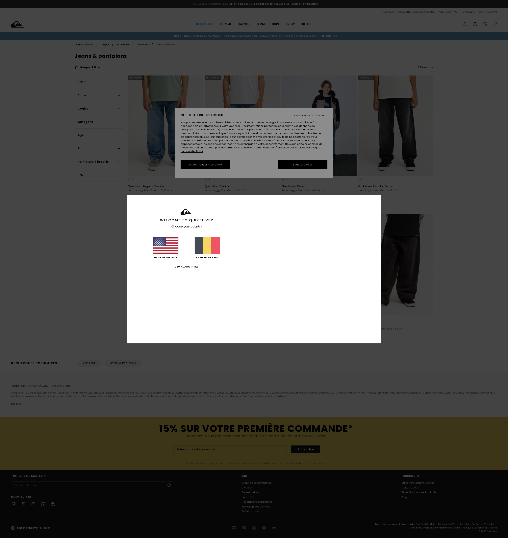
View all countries (186, 266)
